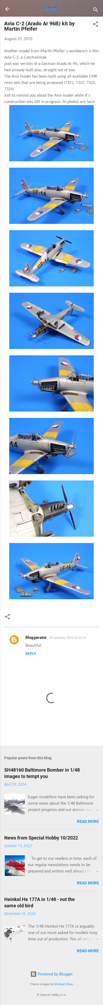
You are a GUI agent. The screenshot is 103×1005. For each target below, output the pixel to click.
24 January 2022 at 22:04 (67, 638)
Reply (30, 654)
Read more (88, 821)
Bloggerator (36, 637)
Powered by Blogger (55, 974)
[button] (95, 25)
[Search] (95, 11)
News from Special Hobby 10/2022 (41, 838)
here (91, 102)
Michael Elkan (63, 984)
